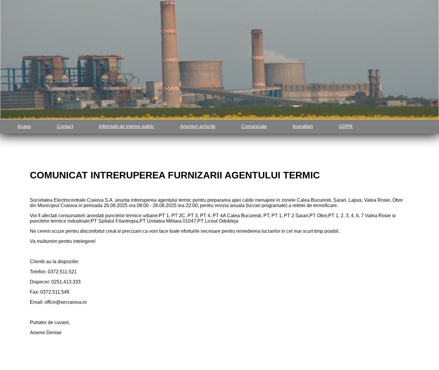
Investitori (303, 126)
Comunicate (254, 126)
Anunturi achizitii (197, 126)
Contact (65, 126)
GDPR (346, 126)
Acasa (24, 126)
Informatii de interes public (126, 126)
